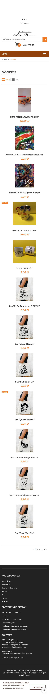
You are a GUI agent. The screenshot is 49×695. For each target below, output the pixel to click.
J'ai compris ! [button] (38, 687)
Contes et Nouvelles (9, 588)
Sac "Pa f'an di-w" (24, 382)
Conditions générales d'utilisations (15, 626)
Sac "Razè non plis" (24, 533)
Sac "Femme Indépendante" (24, 457)
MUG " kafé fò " (25, 268)
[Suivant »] (46, 549)
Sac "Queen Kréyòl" (24, 420)
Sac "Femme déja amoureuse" (24, 495)
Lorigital (20, 670)
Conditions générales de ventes (14, 630)
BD (3, 595)
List (17, 79)
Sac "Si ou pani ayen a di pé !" (24, 306)
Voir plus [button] (7, 691)
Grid (8, 79)
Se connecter (24, 23)
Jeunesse (5, 591)
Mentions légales (8, 623)
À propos (5, 616)
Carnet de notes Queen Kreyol (24, 192)
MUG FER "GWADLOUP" (24, 230)
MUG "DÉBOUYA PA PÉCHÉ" (24, 117)
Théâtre (5, 598)
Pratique (5, 602)
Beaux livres (6, 581)
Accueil (4, 59)
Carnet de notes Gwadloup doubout (24, 155)
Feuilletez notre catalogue (12, 619)
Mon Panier (28, 45)
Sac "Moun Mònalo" (24, 344)
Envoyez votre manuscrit (11, 612)
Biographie (6, 585)
